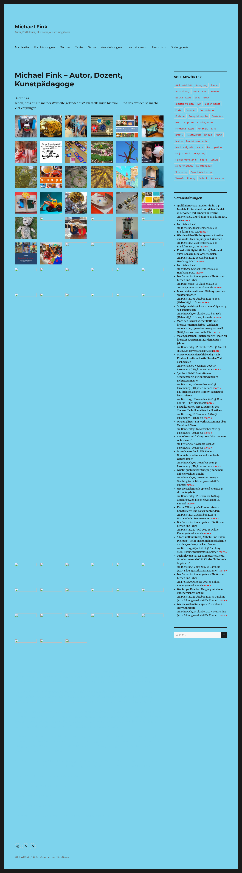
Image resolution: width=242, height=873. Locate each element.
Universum (217, 178)
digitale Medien (184, 103)
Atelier (214, 85)
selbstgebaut (204, 165)
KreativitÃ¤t (194, 134)
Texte (79, 47)
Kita (213, 128)
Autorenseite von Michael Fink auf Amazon (45, 786)
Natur (199, 147)
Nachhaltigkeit (184, 147)
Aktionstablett (183, 85)
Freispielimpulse (198, 116)
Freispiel (180, 116)
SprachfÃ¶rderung (201, 172)
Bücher (65, 47)
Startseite (22, 47)
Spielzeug (181, 172)
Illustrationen (136, 47)
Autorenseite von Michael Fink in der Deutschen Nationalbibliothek (62, 816)
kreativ (179, 134)
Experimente (212, 103)
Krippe (208, 134)
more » (186, 220)
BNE (197, 97)
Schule (214, 159)
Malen (179, 141)
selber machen (184, 165)
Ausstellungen (111, 47)
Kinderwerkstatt (184, 128)
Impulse (189, 122)
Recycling (200, 153)
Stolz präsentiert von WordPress (51, 857)
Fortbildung (207, 110)
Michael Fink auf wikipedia (33, 806)
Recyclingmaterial (186, 159)
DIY (199, 103)
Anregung (201, 85)
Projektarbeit (183, 153)
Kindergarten (205, 122)
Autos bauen (200, 91)
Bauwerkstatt (183, 97)
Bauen (215, 91)
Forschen (191, 110)
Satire (92, 47)
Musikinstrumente (197, 141)
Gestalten (217, 116)
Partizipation (214, 147)
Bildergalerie (179, 47)
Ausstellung (182, 91)
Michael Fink (31, 27)
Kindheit (203, 128)
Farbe (178, 110)
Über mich (158, 47)
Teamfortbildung (185, 178)
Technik (203, 178)
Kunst (219, 134)
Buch (206, 97)
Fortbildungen (44, 47)
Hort (178, 122)
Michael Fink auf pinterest (33, 796)
